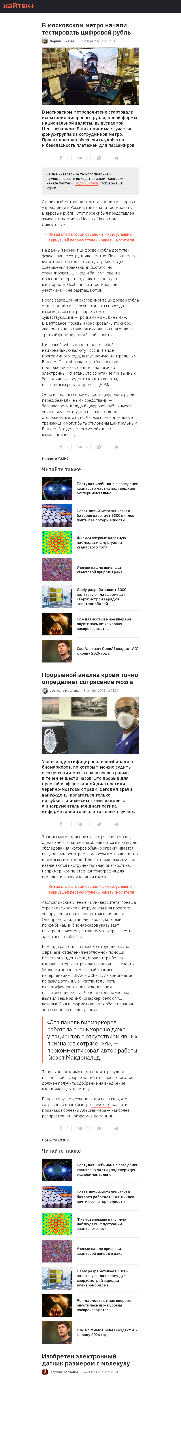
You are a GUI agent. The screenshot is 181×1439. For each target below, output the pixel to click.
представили (63, 919)
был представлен (117, 213)
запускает (101, 1104)
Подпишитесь (86, 183)
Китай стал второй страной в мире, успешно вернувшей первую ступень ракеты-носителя (91, 237)
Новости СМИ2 (55, 458)
